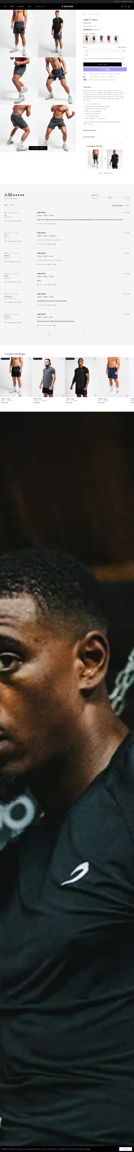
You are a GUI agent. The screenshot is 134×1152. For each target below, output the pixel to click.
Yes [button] (54, 223)
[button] (49, 333)
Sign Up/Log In (127, 1)
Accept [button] (125, 1149)
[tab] (117, 205)
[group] (86, 40)
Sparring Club (39, 6)
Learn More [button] (87, 1149)
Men (5, 6)
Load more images (38, 148)
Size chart (121, 47)
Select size (102, 64)
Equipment (21, 6)
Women (12, 6)
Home (84, 14)
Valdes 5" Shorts (6, 399)
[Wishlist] (125, 6)
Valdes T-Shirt (37, 399)
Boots (29, 6)
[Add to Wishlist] (95, 26)
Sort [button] (6, 205)
